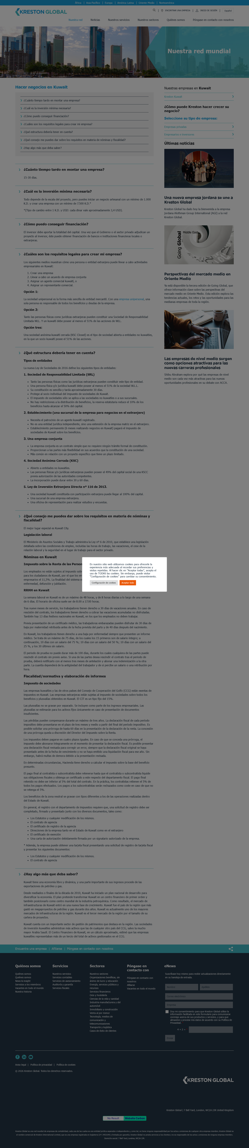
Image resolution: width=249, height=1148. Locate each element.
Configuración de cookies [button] (104, 582)
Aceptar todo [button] (128, 582)
